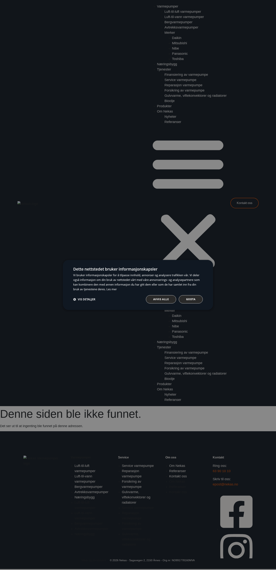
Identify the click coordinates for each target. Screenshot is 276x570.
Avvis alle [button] (161, 299)
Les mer (111, 289)
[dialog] (138, 285)
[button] (84, 299)
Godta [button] (190, 299)
